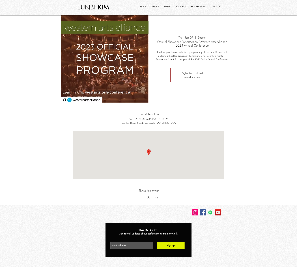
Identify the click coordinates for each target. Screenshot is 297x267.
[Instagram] (195, 212)
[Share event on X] (148, 197)
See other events (192, 76)
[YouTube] (218, 212)
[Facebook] (203, 212)
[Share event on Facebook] (141, 197)
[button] (198, 6)
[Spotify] (210, 212)
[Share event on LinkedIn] (156, 197)
